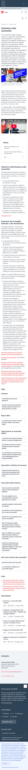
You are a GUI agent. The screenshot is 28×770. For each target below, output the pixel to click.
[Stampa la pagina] (22, 18)
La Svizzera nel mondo (8, 733)
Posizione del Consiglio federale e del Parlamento (13, 152)
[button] (25, 686)
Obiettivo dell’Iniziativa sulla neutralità (11, 147)
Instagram (20, 713)
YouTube (5, 716)
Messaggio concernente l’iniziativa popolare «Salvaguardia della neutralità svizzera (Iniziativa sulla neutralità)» (13, 373)
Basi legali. (18, 760)
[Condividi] (26, 18)
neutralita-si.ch (5, 215)
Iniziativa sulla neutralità (8, 357)
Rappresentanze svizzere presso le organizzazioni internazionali (12, 738)
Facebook (6, 713)
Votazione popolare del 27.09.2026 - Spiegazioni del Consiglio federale (11, 353)
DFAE (6, 12)
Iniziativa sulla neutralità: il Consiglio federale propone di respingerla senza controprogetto (12, 364)
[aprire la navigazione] (25, 12)
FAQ (5, 157)
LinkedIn (14, 716)
